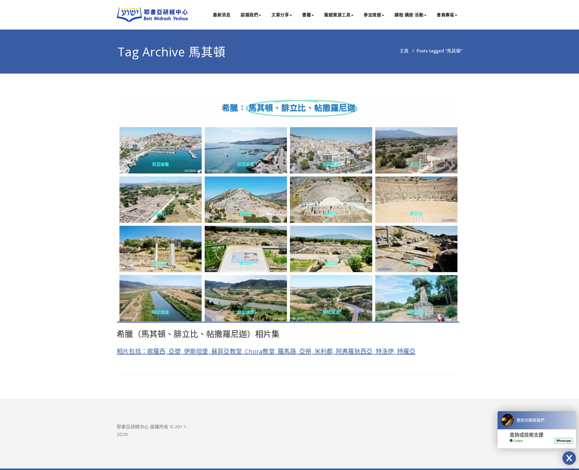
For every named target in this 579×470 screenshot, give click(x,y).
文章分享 (280, 14)
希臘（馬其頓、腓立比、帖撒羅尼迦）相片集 (198, 333)
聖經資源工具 (337, 14)
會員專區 (445, 14)
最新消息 (221, 14)
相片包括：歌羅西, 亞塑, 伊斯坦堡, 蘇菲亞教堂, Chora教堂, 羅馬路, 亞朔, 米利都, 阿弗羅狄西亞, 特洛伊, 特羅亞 (266, 351)
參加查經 (372, 14)
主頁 (404, 51)
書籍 (306, 14)
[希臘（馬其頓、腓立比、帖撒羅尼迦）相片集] (288, 212)
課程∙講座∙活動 (408, 14)
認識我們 (249, 14)
